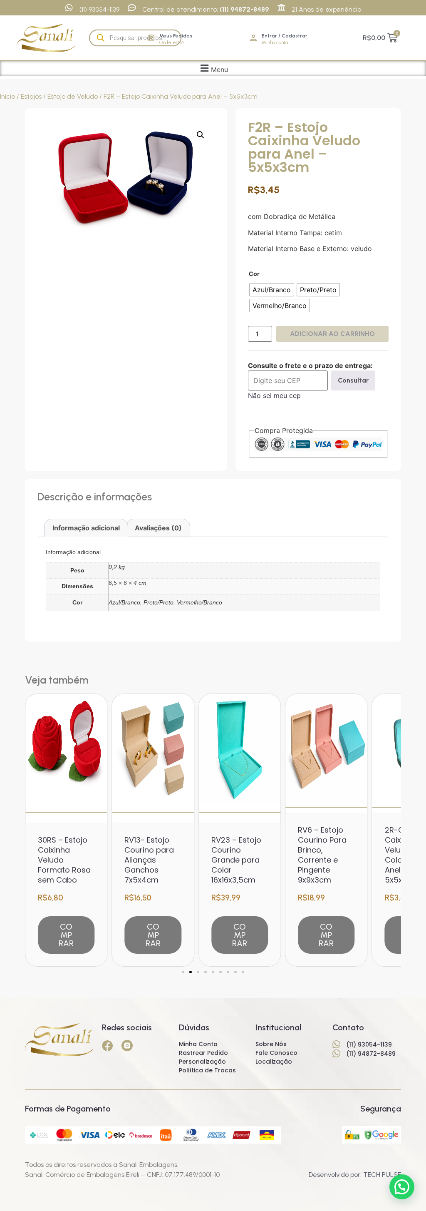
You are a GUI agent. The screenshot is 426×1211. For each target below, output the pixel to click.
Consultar (353, 380)
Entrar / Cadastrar (284, 36)
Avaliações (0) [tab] (158, 528)
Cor (254, 274)
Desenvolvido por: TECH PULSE (355, 1175)
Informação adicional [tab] (86, 528)
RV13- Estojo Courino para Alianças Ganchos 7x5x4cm (149, 860)
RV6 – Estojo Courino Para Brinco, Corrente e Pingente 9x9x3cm (322, 855)
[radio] (272, 289)
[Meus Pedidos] (151, 38)
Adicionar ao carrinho (332, 334)
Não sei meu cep (274, 395)
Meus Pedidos (175, 36)
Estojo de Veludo (72, 96)
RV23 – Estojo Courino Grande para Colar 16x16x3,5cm (236, 860)
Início (7, 96)
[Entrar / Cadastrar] (253, 38)
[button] (213, 68)
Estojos (31, 96)
